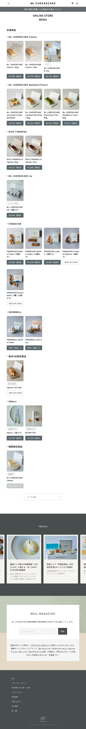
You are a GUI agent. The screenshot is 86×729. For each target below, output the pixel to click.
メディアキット (17, 692)
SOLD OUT (13, 486)
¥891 (14, 348)
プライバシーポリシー (40, 645)
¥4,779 (33, 76)
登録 (63, 631)
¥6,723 (52, 76)
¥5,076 (15, 123)
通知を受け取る (71, 262)
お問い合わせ (16, 701)
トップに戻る (32, 497)
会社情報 (15, 706)
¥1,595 (15, 438)
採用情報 (15, 697)
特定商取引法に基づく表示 (21, 687)
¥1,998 (15, 262)
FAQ (13, 678)
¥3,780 (33, 262)
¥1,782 (33, 438)
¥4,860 (33, 167)
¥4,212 (33, 123)
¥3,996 (15, 76)
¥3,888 (15, 215)
